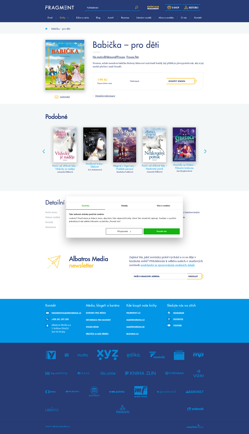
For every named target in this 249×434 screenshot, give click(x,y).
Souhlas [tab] (85, 206)
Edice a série (82, 17)
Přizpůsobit (122, 231)
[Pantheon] (94, 391)
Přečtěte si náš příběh (97, 334)
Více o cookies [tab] (163, 206)
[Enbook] (196, 409)
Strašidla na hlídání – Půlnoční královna (184, 166)
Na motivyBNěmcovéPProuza (109, 57)
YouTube (177, 325)
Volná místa (92, 327)
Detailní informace (105, 96)
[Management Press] (198, 355)
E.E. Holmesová (95, 170)
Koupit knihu (177, 81)
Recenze (125, 17)
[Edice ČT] (51, 391)
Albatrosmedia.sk (135, 327)
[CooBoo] (67, 355)
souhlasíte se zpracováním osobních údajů (168, 265)
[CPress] (83, 373)
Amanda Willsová (65, 172)
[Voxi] (198, 373)
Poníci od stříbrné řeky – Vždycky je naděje (65, 167)
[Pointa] (116, 391)
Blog (98, 17)
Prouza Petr (132, 57)
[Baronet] (195, 391)
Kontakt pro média (96, 313)
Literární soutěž (143, 17)
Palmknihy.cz (133, 313)
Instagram (178, 313)
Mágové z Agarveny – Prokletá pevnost (124, 167)
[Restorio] (123, 409)
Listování (65, 97)
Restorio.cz (132, 334)
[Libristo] (52, 409)
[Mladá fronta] (140, 391)
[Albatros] (51, 355)
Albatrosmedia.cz (135, 320)
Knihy (63, 17)
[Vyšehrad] (174, 373)
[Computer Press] (179, 355)
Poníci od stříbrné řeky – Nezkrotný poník (154, 167)
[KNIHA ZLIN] (140, 373)
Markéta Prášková (124, 172)
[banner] (59, 7)
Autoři (111, 17)
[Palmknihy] (72, 391)
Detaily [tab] (124, 206)
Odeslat (193, 276)
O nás (184, 17)
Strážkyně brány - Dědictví (95, 165)
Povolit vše (162, 231)
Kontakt (198, 17)
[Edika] (133, 355)
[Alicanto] (107, 373)
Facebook (178, 319)
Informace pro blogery (98, 320)
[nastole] (157, 355)
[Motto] (83, 355)
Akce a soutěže (166, 17)
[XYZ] (107, 355)
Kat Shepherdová (184, 171)
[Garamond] (166, 391)
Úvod (50, 17)
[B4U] (56, 373)
